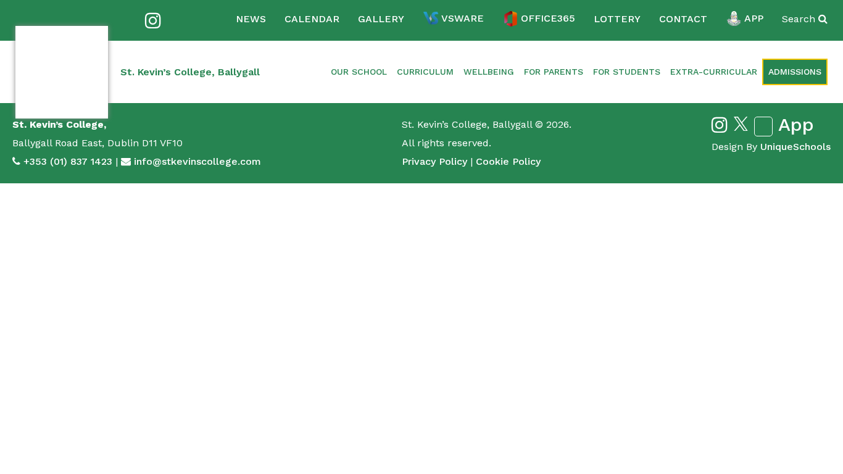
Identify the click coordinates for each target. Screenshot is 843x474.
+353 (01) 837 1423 (67, 161)
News (251, 19)
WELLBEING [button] (488, 72)
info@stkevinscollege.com (197, 161)
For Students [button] (626, 72)
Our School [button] (359, 72)
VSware (462, 18)
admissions (794, 72)
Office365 (548, 18)
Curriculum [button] (425, 72)
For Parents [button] (553, 72)
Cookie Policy (508, 161)
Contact (683, 19)
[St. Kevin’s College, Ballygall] (61, 72)
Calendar (311, 19)
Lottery (617, 19)
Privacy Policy (434, 161)
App (753, 18)
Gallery (381, 19)
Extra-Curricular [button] (713, 72)
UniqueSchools (795, 146)
